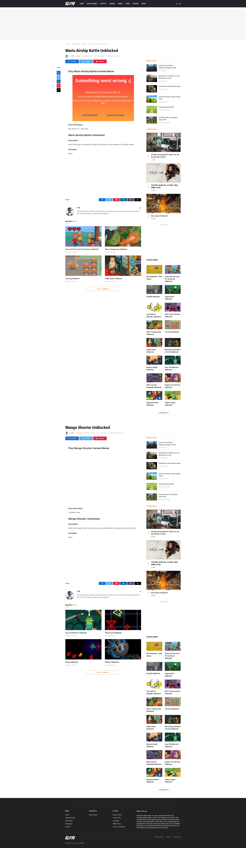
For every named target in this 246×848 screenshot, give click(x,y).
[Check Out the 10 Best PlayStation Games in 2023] (151, 68)
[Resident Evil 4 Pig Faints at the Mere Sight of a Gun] (151, 78)
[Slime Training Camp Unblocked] (123, 236)
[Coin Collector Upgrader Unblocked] (154, 307)
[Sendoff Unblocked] (154, 289)
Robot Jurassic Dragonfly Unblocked (153, 386)
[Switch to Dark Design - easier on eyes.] (177, 3)
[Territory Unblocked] (83, 265)
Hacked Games (92, 3)
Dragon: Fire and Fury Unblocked (172, 386)
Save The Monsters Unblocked (172, 368)
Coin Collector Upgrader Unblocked (153, 315)
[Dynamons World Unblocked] (154, 395)
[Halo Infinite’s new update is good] (151, 88)
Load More (163, 413)
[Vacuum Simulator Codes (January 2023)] (151, 99)
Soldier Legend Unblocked (170, 403)
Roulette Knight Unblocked (152, 368)
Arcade (77, 56)
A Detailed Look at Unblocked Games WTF (168, 118)
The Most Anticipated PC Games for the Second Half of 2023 (165, 155)
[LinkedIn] (59, 81)
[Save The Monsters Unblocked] (173, 360)
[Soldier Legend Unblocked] (173, 395)
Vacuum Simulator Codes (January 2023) (169, 98)
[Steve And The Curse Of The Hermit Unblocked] (83, 236)
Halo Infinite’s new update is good (169, 86)
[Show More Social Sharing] (109, 61)
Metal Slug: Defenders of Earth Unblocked (173, 350)
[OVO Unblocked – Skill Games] (154, 269)
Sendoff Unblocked (153, 296)
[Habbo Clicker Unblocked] (123, 265)
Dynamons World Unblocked (152, 403)
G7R (72, 56)
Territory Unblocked (72, 278)
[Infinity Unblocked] (83, 649)
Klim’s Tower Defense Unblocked (172, 315)
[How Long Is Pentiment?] (163, 203)
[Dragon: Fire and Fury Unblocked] (173, 377)
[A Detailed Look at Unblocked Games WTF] (151, 120)
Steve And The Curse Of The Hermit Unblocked (81, 249)
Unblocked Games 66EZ (166, 107)
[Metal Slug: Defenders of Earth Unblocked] (173, 342)
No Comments (100, 56)
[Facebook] (59, 73)
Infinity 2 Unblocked (112, 662)
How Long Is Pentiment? (159, 216)
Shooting (78, 433)
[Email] (59, 90)
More (144, 3)
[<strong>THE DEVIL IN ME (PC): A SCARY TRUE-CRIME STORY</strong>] (163, 173)
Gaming (112, 3)
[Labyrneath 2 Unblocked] (173, 289)
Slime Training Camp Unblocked (116, 249)
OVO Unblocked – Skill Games (154, 277)
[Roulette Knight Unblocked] (154, 360)
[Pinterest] (59, 86)
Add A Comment (103, 289)
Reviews (136, 3)
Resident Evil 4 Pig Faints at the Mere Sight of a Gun (169, 77)
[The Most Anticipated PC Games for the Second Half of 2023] (163, 142)
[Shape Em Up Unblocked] (123, 620)
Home (82, 3)
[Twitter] (59, 77)
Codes (127, 3)
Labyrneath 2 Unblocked (169, 297)
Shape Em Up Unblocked (113, 633)
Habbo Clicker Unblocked (113, 278)
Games (120, 3)
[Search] (180, 4)
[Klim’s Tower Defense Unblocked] (173, 307)
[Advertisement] (123, 23)
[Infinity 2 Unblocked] (123, 649)
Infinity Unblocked (71, 662)
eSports (103, 3)
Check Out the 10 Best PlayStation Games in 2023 (167, 67)
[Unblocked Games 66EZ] (151, 109)
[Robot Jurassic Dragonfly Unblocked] (154, 377)
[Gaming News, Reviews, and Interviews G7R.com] (70, 4)
